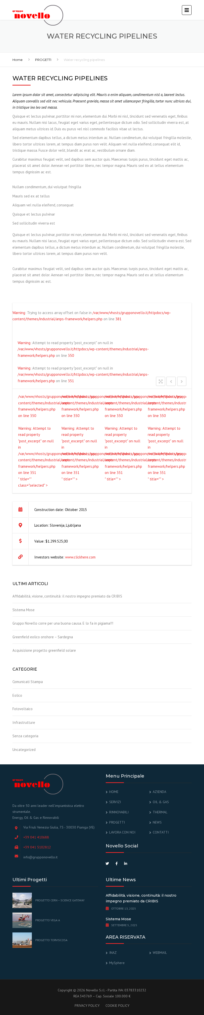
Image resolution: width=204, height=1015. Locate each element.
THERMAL (160, 812)
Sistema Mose (23, 609)
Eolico (17, 695)
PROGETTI (43, 60)
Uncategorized (24, 749)
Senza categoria (25, 736)
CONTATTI (161, 832)
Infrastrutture (23, 722)
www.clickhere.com (80, 557)
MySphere (117, 963)
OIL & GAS (161, 802)
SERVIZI (115, 802)
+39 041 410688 (36, 837)
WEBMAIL (160, 952)
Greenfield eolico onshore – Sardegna (42, 637)
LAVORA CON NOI (122, 832)
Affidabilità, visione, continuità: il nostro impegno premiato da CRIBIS (67, 596)
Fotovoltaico (22, 708)
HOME (113, 791)
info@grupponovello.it (40, 857)
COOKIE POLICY (117, 1005)
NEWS (157, 822)
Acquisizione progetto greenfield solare (44, 650)
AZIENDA (159, 791)
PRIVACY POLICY (87, 1005)
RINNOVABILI (119, 812)
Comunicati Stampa (27, 681)
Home (17, 60)
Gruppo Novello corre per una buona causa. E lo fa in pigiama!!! (62, 623)
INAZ (113, 952)
